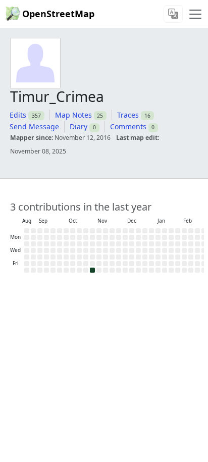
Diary (78, 126)
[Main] (195, 14)
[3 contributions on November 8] (92, 270)
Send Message (34, 126)
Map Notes (73, 115)
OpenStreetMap (58, 14)
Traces (128, 115)
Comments (128, 126)
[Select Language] (173, 14)
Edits (18, 115)
